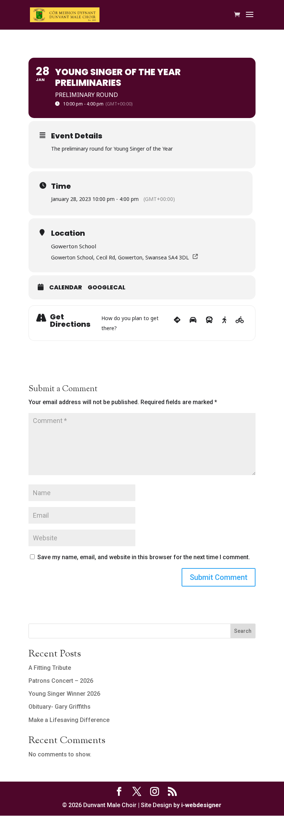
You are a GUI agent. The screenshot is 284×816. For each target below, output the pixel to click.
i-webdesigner (201, 805)
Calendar (65, 287)
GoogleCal (106, 287)
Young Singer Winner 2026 (64, 693)
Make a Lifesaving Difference (68, 719)
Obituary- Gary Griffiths (59, 706)
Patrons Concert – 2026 (60, 680)
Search (242, 631)
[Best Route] (177, 323)
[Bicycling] (240, 323)
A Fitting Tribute (49, 667)
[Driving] (193, 323)
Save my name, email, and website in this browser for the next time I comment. (143, 557)
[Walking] (224, 323)
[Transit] (209, 323)
